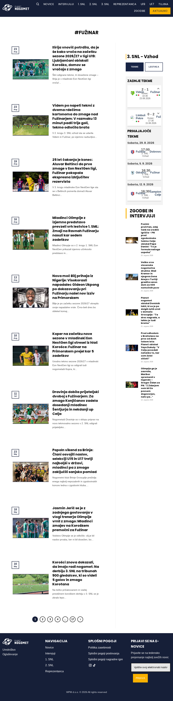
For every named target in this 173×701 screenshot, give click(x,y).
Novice (48, 4)
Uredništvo (9, 649)
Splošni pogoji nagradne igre (105, 659)
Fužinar (155, 92)
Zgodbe (139, 11)
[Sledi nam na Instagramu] (90, 665)
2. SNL (93, 4)
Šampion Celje (155, 193)
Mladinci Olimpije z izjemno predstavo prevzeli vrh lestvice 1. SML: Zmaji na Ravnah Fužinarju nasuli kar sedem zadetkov (75, 229)
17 (72, 619)
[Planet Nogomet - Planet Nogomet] (16, 7)
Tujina (163, 4)
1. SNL (81, 4)
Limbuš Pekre (140, 117)
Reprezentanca (124, 4)
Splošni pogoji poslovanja (103, 653)
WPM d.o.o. (72, 692)
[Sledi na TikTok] (94, 665)
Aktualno (160, 11)
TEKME (134, 67)
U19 (143, 4)
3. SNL (105, 4)
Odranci (141, 172)
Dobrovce (156, 151)
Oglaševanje (10, 654)
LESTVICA (154, 67)
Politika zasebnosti (99, 647)
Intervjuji (66, 4)
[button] (37, 4)
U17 (152, 4)
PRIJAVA (140, 678)
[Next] (80, 619)
